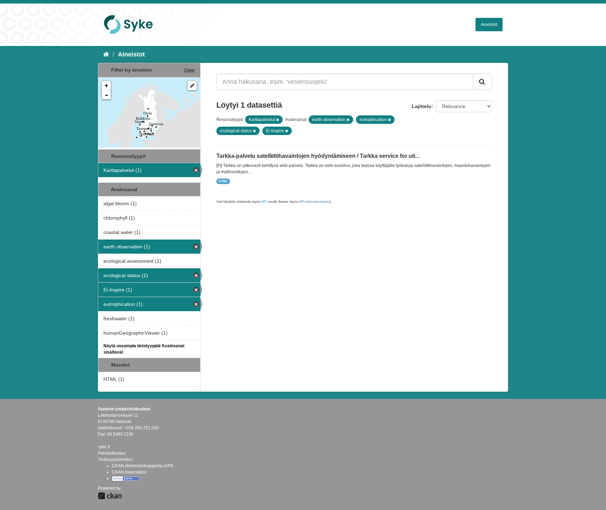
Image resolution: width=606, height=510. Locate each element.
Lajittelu (421, 106)
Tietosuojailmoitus (115, 459)
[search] (482, 82)
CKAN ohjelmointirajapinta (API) (142, 465)
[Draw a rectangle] (192, 85)
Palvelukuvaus (112, 453)
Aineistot (489, 24)
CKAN (110, 495)
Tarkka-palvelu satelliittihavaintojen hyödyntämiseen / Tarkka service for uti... (317, 156)
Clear (189, 70)
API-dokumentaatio (314, 201)
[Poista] (277, 120)
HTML (223, 181)
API (264, 201)
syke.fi (104, 446)
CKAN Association (129, 472)
